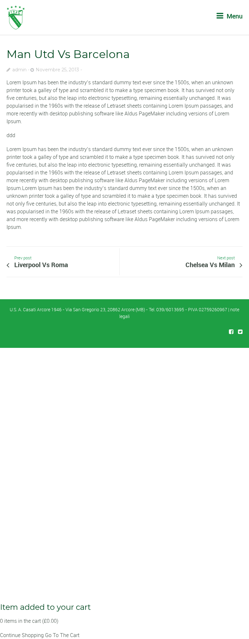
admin (19, 70)
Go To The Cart (62, 635)
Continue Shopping (22, 635)
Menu (234, 16)
